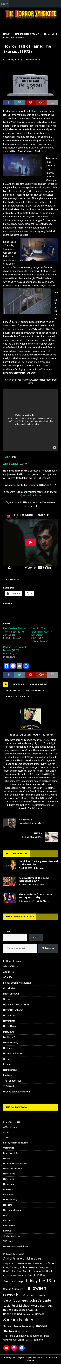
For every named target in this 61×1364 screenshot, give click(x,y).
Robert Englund (12, 1314)
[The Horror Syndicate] (30, 19)
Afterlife (7, 977)
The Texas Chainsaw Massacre (21, 1335)
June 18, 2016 (12, 59)
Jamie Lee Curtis (37, 1295)
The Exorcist (13, 690)
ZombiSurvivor (11, 464)
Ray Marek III (41, 868)
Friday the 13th (40, 1280)
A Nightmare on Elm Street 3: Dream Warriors (21, 1264)
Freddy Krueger (14, 1281)
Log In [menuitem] (4, 3)
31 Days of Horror (12, 961)
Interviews (8, 1032)
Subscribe (48, 948)
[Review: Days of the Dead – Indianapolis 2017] (9, 881)
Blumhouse (33, 1267)
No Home (8, 1048)
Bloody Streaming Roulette (17, 982)
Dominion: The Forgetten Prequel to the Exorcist (41, 631)
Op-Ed (6, 1059)
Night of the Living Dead (15, 1310)
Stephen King (11, 1331)
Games (7, 999)
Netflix (50, 1306)
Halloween (35, 1288)
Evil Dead (41, 1275)
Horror (21, 1295)
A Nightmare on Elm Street (23, 1258)
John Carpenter (40, 1300)
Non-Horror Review (13, 1053)
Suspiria (25, 1331)
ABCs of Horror (11, 966)
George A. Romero (13, 1289)
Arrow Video (47, 1263)
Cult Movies (9, 988)
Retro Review (10, 1070)
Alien (21, 1254)
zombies (38, 1339)
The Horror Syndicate (20, 916)
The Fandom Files (12, 1080)
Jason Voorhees (15, 1300)
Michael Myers (29, 1305)
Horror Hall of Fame (13, 1010)
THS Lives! (8, 1086)
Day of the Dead (10, 1276)
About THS (8, 972)
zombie (29, 1340)
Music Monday (10, 1042)
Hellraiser (9, 1295)
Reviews (7, 1075)
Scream (39, 1314)
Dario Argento (24, 1271)
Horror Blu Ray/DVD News (16, 1004)
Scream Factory (18, 1319)
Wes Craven (18, 1340)
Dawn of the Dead (42, 1271)
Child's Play (9, 1271)
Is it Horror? (9, 1037)
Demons (22, 1275)
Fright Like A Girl (11, 993)
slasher (41, 1326)
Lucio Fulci (10, 1305)
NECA (42, 1306)
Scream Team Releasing (18, 1326)
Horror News (9, 1026)
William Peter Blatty (17, 697)
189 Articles (47, 734)
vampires (7, 1340)
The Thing (44, 1336)
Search (7, 931)
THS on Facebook (16, 1107)
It (27, 1295)
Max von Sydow (38, 684)
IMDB (6, 457)
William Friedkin (35, 690)
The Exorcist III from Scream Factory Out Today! (35, 896)
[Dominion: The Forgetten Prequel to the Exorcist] (9, 865)
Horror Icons (9, 1015)
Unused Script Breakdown (16, 1091)
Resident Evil (33, 1310)
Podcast (7, 1064)
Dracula (32, 1275)
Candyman (43, 1267)
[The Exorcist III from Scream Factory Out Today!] (9, 898)
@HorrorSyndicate (30, 495)
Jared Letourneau (31, 59)
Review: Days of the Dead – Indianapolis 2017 (35, 879)
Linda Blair (18, 684)
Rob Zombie (28, 1314)
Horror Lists (9, 1021)
